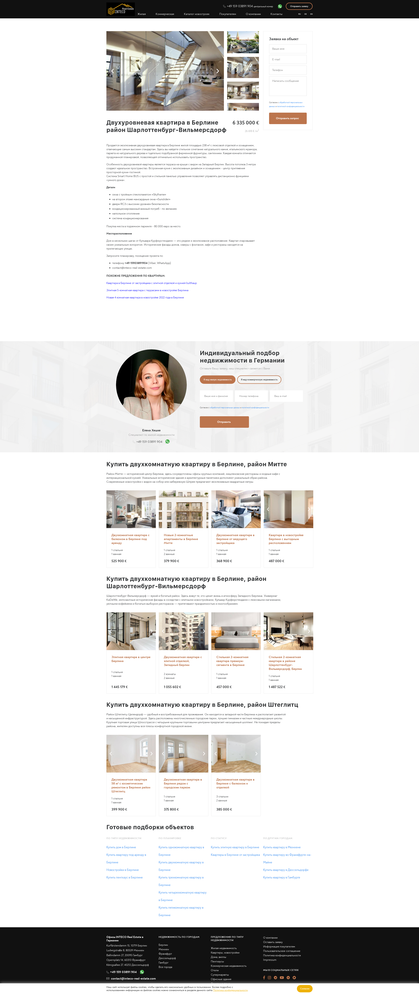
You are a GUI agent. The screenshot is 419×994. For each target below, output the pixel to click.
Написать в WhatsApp (248, 538)
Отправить (248, 525)
